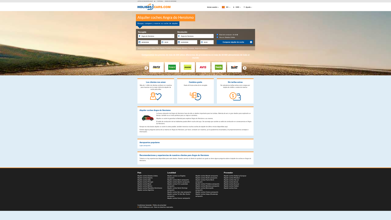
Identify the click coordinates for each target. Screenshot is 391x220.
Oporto (162, 48)
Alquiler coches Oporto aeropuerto (178, 182)
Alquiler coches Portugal (145, 182)
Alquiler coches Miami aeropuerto (178, 180)
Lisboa (153, 48)
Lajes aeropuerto (144, 145)
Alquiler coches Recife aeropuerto (206, 178)
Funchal (168, 48)
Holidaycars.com (148, 207)
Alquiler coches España (145, 178)
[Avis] (203, 67)
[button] (226, 7)
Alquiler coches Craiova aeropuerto (207, 192)
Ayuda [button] (248, 7)
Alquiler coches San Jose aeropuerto (179, 192)
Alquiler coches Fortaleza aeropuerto (207, 184)
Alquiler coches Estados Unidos (147, 176)
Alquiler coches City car (231, 180)
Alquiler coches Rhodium (232, 178)
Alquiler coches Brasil (144, 184)
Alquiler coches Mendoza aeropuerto (207, 186)
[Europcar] (172, 67)
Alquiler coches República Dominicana (149, 188)
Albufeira (185, 48)
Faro (157, 48)
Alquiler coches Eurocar (231, 184)
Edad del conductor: (227, 35)
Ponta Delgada (176, 48)
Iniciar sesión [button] (212, 7)
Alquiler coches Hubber (231, 186)
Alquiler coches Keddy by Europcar (235, 176)
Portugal (160, 1)
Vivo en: (226, 37)
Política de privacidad (159, 205)
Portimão (191, 48)
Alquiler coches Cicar (230, 188)
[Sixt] (234, 67)
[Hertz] (156, 67)
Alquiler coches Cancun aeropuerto (178, 198)
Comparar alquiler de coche (237, 42)
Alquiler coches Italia (144, 180)
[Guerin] (219, 67)
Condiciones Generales (144, 205)
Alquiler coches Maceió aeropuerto (207, 176)
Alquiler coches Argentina (145, 190)
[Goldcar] (187, 67)
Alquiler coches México (144, 186)
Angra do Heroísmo (201, 48)
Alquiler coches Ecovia (231, 182)
